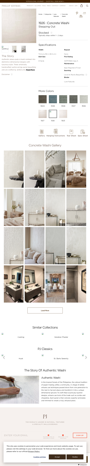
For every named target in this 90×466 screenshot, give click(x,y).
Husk (21, 359)
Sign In (71, 5)
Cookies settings (39, 457)
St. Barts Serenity (61, 359)
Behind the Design (63, 437)
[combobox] (82, 464)
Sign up (80, 435)
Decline (75, 457)
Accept (57, 457)
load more (45, 310)
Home (40, 14)
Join (76, 5)
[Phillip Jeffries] (11, 6)
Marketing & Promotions (48, 437)
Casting (21, 337)
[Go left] (4, 357)
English (83, 465)
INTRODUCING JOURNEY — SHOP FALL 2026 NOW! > (45, 1)
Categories (47, 14)
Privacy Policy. (34, 451)
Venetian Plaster (61, 337)
